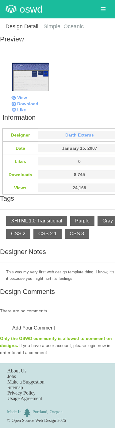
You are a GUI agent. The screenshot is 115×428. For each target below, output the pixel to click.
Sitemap (15, 387)
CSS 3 (77, 233)
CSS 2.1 (47, 233)
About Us (16, 370)
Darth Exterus (79, 135)
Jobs (11, 376)
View (22, 97)
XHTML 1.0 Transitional (36, 220)
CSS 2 (18, 233)
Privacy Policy (21, 392)
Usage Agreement (24, 398)
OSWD (31, 9)
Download (27, 103)
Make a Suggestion (25, 381)
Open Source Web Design (34, 420)
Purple (82, 220)
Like (21, 109)
